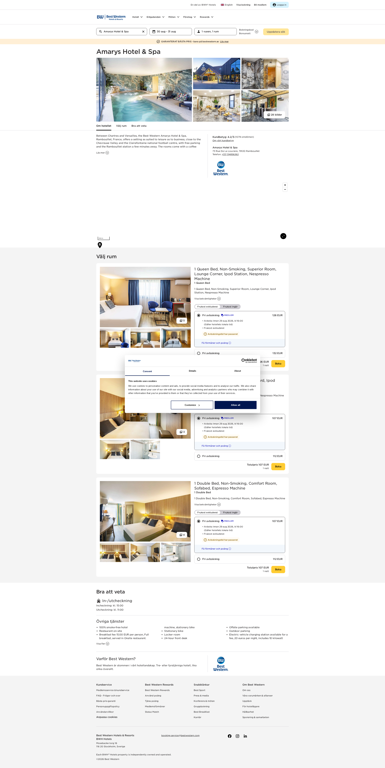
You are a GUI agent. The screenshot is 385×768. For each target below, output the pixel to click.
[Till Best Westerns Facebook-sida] (229, 736)
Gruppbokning (201, 706)
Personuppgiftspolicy (108, 706)
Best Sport (199, 690)
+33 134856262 (230, 154)
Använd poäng (153, 695)
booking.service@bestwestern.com (180, 735)
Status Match (152, 712)
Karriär (197, 717)
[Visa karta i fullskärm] (283, 236)
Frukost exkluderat (207, 306)
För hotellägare (250, 706)
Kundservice (104, 684)
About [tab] (237, 370)
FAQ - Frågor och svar (108, 695)
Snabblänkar (201, 684)
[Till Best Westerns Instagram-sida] (237, 736)
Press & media (201, 695)
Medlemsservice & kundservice (112, 690)
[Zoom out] (285, 189)
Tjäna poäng (152, 701)
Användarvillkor (105, 712)
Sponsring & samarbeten (255, 717)
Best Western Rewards (159, 684)
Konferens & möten (204, 701)
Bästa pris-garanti (106, 701)
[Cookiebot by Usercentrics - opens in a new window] (244, 361)
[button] (213, 343)
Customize (190, 405)
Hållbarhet (248, 712)
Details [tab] (192, 370)
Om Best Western (253, 684)
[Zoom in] (285, 185)
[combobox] (121, 31)
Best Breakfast (202, 712)
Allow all (235, 405)
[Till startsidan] (111, 17)
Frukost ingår (230, 306)
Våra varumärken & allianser (257, 695)
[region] (192, 211)
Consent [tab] (147, 371)
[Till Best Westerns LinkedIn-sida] (245, 736)
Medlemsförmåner (155, 706)
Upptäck (247, 701)
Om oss (246, 690)
